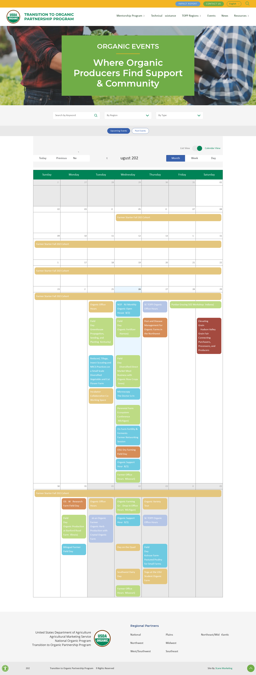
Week (194, 158)
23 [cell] (58, 289)
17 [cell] (85, 262)
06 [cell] (166, 209)
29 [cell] (139, 182)
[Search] (247, 3)
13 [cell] (166, 236)
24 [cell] (85, 289)
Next (81, 158)
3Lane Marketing (223, 668)
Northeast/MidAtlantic (215, 634)
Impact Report (187, 4)
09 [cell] (58, 236)
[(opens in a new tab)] (73, 638)
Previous (61, 158)
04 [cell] (112, 209)
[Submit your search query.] (95, 115)
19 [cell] (139, 262)
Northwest (136, 643)
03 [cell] (85, 209)
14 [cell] (193, 236)
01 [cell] (221, 182)
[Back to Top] (251, 668)
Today (42, 158)
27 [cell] (85, 182)
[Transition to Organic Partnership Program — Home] (40, 17)
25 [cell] (112, 289)
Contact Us (213, 4)
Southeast (172, 651)
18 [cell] (112, 262)
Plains (169, 634)
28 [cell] (112, 182)
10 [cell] (85, 236)
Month (176, 158)
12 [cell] (139, 236)
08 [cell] (221, 209)
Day (213, 158)
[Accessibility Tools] (5, 668)
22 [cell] (221, 262)
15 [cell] (221, 236)
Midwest (171, 643)
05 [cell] (139, 209)
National (135, 634)
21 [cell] (193, 262)
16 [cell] (58, 262)
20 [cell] (166, 262)
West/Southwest (140, 651)
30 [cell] (166, 182)
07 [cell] (193, 209)
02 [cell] (58, 209)
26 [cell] (58, 182)
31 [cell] (193, 182)
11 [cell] (112, 236)
